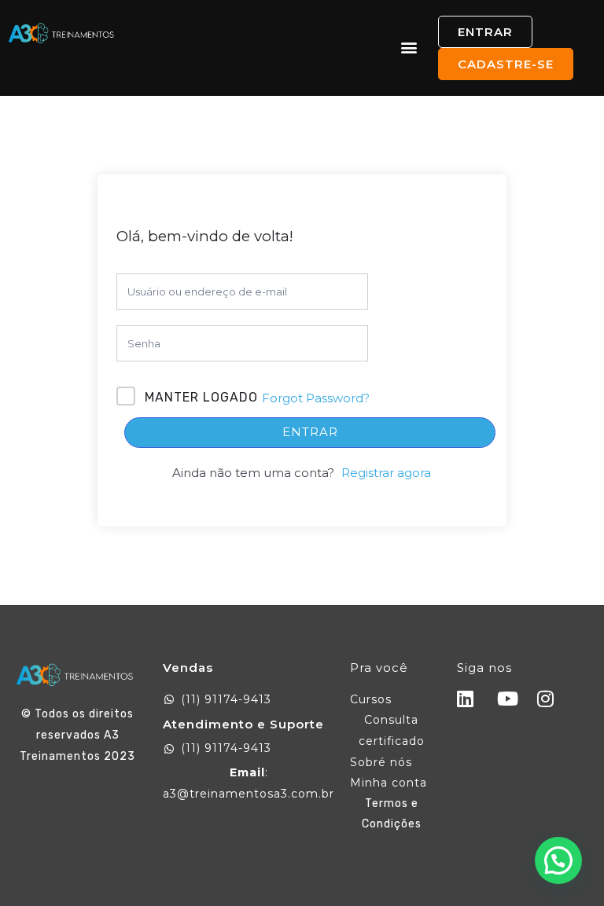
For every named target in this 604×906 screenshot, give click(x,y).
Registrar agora (386, 472)
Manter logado (201, 397)
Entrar (310, 431)
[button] (409, 47)
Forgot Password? (316, 398)
